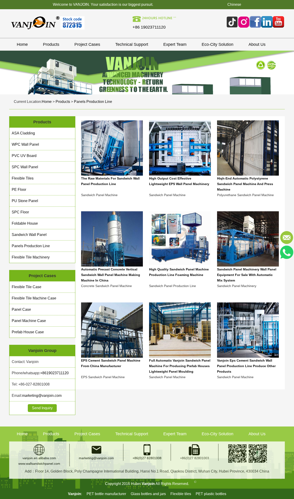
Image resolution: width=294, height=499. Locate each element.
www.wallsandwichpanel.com (39, 463)
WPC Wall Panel (25, 144)
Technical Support (131, 44)
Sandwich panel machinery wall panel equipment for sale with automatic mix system (246, 274)
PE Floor (19, 189)
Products (51, 44)
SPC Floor (20, 212)
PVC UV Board (24, 156)
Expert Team (175, 44)
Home (22, 44)
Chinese (234, 4)
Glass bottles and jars (148, 494)
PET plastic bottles (211, 494)
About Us (257, 44)
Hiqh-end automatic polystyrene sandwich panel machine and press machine (245, 184)
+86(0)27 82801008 (147, 458)
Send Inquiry (42, 408)
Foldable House (25, 223)
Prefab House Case (28, 332)
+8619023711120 (54, 373)
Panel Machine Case (29, 321)
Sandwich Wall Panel (29, 235)
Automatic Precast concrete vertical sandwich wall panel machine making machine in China (110, 274)
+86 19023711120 (149, 27)
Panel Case (21, 309)
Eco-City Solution (217, 44)
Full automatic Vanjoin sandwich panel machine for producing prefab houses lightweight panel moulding (179, 366)
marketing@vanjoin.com (42, 395)
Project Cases (87, 44)
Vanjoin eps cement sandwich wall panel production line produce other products (246, 366)
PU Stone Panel (25, 201)
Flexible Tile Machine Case (34, 298)
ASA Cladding (23, 133)
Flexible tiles (180, 494)
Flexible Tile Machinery (31, 257)
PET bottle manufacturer (106, 494)
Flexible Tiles (23, 178)
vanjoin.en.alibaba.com (39, 458)
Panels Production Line (93, 102)
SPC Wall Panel (25, 167)
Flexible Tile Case (26, 287)
